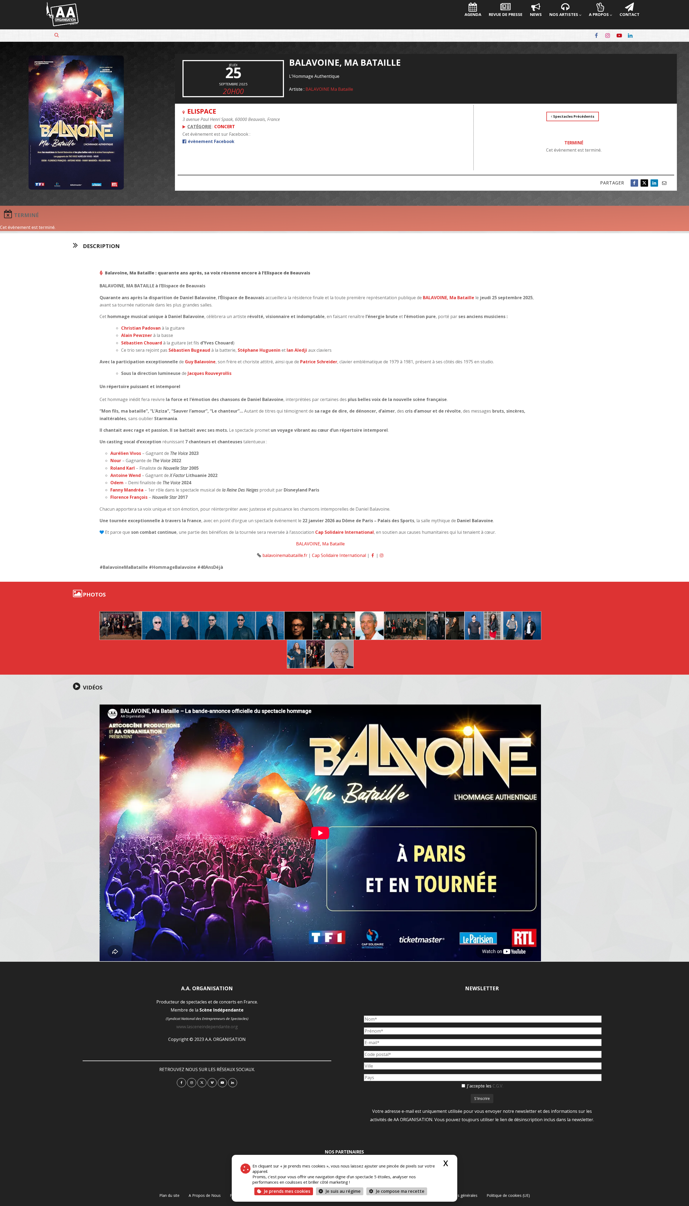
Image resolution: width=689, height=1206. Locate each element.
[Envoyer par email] (664, 183)
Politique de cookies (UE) (508, 1195)
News (536, 14)
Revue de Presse (505, 14)
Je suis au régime (343, 1191)
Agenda (473, 14)
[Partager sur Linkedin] (654, 183)
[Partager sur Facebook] (634, 183)
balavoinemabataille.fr (284, 555)
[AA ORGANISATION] (62, 24)
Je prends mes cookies (287, 1191)
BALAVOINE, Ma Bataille (320, 544)
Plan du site (169, 1195)
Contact (629, 14)
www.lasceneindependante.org (207, 1027)
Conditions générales (459, 1195)
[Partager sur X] (644, 183)
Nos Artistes (563, 14)
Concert (224, 127)
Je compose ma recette (399, 1191)
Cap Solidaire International (339, 555)
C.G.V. (498, 1086)
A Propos (599, 14)
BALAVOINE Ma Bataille (329, 89)
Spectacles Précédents (573, 116)
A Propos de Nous (205, 1195)
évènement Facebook (210, 141)
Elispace (201, 111)
